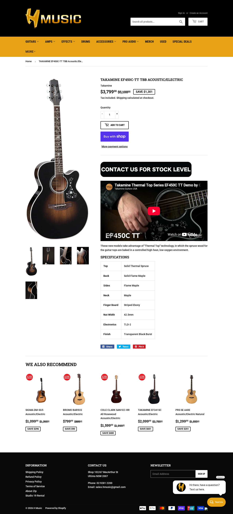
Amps (49, 41)
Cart (201, 21)
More (29, 51)
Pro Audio (130, 41)
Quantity (105, 107)
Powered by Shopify (55, 508)
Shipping (121, 97)
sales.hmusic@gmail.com (111, 487)
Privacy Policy (33, 481)
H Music (37, 508)
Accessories (105, 41)
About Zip (31, 491)
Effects (67, 41)
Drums (85, 41)
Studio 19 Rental (35, 495)
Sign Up (201, 474)
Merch (149, 41)
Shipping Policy (34, 472)
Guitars (31, 41)
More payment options (115, 146)
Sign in (181, 13)
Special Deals (182, 41)
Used (163, 41)
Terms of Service (35, 486)
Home (28, 61)
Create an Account (199, 13)
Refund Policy (33, 476)
